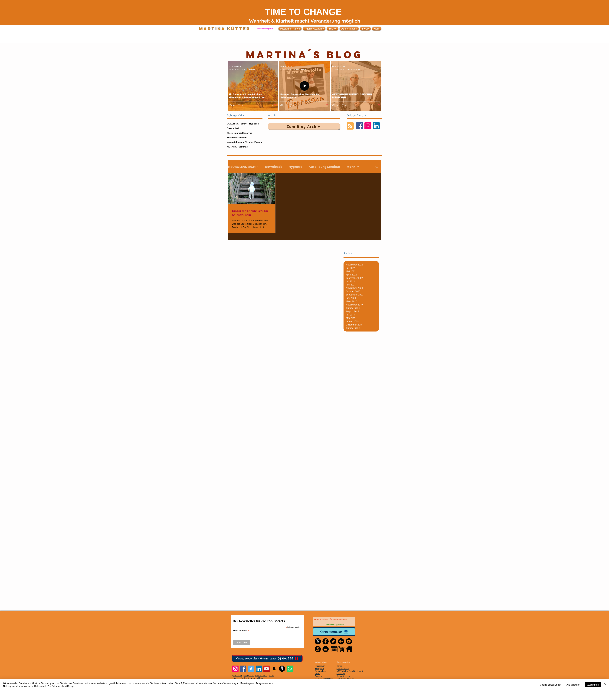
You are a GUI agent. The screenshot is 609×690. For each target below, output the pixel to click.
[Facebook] (243, 669)
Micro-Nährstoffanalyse (239, 133)
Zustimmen (593, 684)
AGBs (271, 675)
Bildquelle (249, 675)
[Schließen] (605, 684)
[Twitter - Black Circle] (333, 641)
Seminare (244, 146)
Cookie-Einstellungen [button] (550, 684)
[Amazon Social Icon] (274, 669)
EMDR (244, 123)
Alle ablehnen (573, 684)
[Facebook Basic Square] (359, 125)
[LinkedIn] (259, 669)
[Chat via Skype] (347, 657)
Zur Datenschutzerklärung (60, 686)
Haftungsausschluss (254, 678)
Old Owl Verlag (343, 668)
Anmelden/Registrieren (265, 29)
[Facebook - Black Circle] (325, 641)
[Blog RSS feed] (350, 126)
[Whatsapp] (290, 669)
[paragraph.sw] (282, 669)
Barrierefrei (238, 678)
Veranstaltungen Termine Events (244, 142)
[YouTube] (266, 669)
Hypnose (254, 123)
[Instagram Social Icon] (367, 125)
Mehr (351, 167)
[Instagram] (235, 669)
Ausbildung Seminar (324, 167)
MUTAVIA (232, 146)
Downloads (273, 167)
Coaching (341, 673)
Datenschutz (261, 675)
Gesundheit (233, 128)
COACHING (233, 123)
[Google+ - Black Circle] (341, 641)
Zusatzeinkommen (237, 137)
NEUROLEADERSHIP (243, 167)
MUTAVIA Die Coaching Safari (350, 671)
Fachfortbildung (343, 676)
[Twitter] (251, 669)
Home (339, 666)
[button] (376, 167)
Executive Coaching (345, 678)
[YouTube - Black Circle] (349, 641)
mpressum (237, 675)
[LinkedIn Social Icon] (376, 125)
